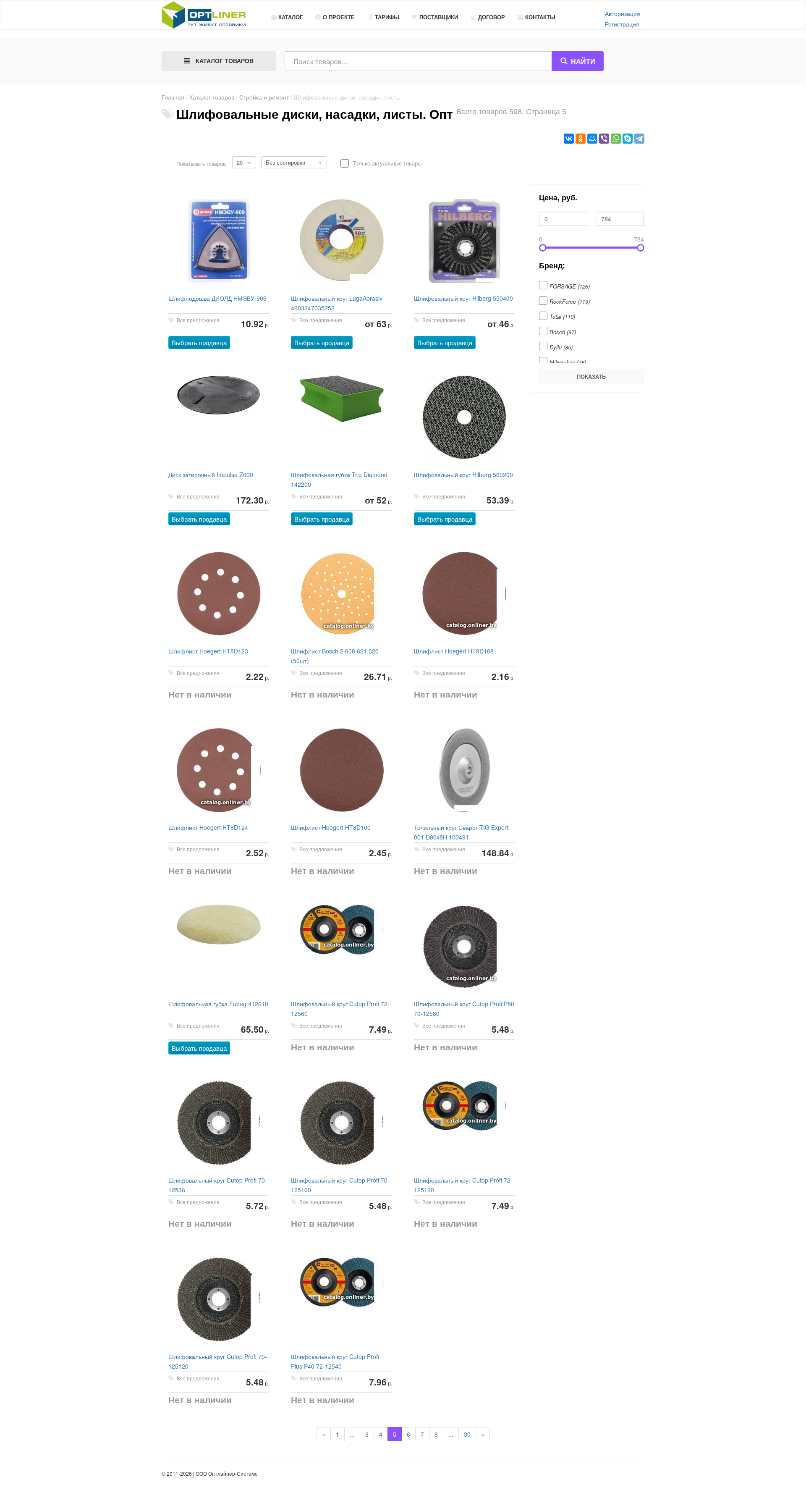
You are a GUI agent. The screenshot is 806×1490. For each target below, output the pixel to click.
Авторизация (622, 13)
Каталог (290, 17)
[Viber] (604, 139)
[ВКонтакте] (569, 139)
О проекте (339, 17)
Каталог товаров (211, 97)
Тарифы (387, 17)
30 (467, 1434)
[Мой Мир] (592, 139)
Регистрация (622, 24)
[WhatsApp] (616, 139)
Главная (173, 97)
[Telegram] (639, 139)
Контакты (540, 17)
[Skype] (628, 139)
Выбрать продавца (199, 342)
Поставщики (438, 17)
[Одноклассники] (581, 139)
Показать (591, 376)
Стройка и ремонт (264, 97)
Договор (491, 17)
